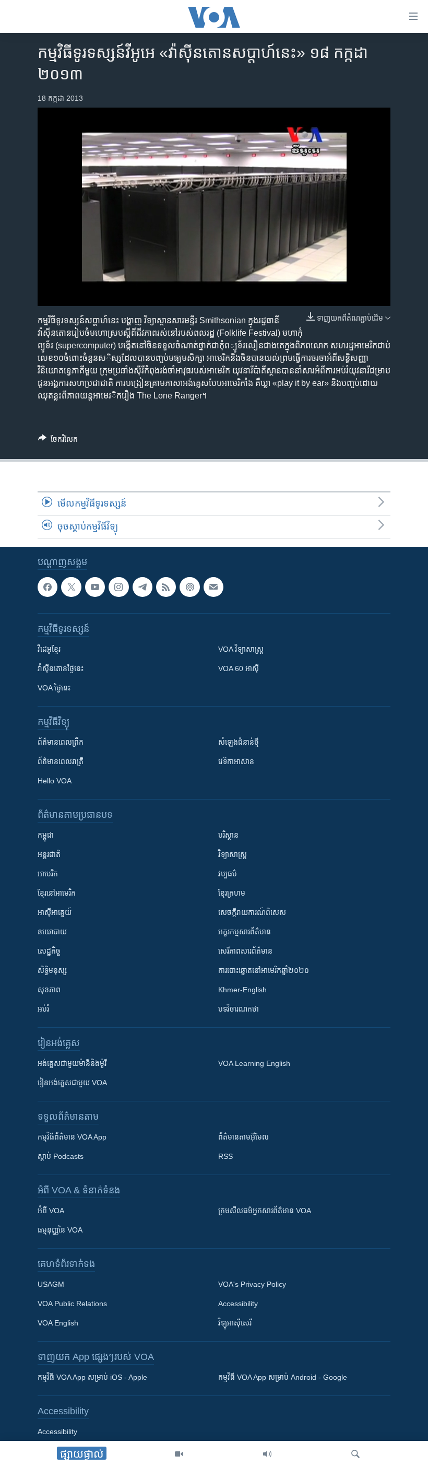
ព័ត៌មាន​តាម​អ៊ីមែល (243, 1137)
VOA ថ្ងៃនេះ (54, 688)
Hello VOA (55, 781)
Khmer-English (242, 990)
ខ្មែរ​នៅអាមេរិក (57, 893)
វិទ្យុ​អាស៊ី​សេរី (235, 1323)
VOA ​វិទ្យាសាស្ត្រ (241, 650)
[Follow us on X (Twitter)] (71, 587)
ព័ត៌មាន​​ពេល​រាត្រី (61, 762)
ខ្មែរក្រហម (231, 893)
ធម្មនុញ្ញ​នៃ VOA (60, 1230)
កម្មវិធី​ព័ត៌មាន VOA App (72, 1137)
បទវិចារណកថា (238, 1009)
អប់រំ (43, 1009)
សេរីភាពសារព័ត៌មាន (245, 951)
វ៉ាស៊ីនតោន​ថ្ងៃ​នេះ (61, 669)
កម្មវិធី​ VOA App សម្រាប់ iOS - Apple (92, 1378)
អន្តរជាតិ (49, 855)
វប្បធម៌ (227, 874)
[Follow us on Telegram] (142, 587)
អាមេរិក (48, 874)
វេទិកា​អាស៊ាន (236, 762)
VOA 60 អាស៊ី (238, 669)
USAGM (51, 1285)
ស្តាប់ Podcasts (61, 1157)
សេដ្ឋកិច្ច (49, 951)
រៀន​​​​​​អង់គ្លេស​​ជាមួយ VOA (72, 1083)
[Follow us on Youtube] (95, 587)
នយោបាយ (52, 932)
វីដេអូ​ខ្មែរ (49, 650)
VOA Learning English (254, 1064)
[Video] (179, 1454)
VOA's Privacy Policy (252, 1285)
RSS (225, 1157)
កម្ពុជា (46, 835)
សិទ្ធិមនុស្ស (52, 971)
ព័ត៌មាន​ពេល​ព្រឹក (61, 742)
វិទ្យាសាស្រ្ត (232, 855)
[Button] (58, 441)
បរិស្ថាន (228, 835)
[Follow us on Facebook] (47, 587)
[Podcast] (189, 587)
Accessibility (238, 1304)
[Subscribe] (213, 587)
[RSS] (166, 587)
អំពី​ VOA (51, 1211)
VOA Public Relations (72, 1304)
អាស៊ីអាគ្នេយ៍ (55, 913)
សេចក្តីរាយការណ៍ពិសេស (252, 913)
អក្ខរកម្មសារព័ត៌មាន (244, 932)
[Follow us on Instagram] (118, 587)
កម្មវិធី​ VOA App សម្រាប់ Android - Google (282, 1378)
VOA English (58, 1323)
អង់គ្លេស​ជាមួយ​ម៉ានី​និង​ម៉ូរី (72, 1064)
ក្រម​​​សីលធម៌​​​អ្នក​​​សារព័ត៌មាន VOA (264, 1211)
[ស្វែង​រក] (355, 1454)
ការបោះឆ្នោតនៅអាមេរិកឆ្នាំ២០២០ (263, 971)
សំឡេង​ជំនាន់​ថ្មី (238, 742)
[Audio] (267, 1454)
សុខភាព (49, 990)
